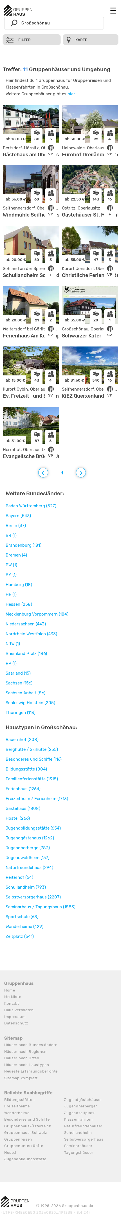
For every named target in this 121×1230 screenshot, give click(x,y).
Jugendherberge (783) (28, 847)
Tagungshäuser (78, 1152)
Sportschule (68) (22, 916)
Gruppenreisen (18, 1139)
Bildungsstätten (19, 1100)
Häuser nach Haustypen (26, 1065)
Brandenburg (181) (23, 545)
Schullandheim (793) (26, 887)
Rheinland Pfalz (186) (26, 653)
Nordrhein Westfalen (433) (31, 633)
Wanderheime (17, 1113)
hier (71, 93)
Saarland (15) (18, 673)
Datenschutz (16, 1023)
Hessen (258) (19, 604)
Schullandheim (78, 1132)
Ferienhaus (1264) (23, 788)
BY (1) (11, 574)
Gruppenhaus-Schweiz (25, 1132)
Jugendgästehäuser (83, 1100)
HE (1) (11, 594)
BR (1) (11, 535)
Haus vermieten (19, 1010)
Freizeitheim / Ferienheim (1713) (37, 798)
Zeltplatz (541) (20, 936)
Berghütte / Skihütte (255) (32, 749)
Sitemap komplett (21, 1078)
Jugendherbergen (81, 1106)
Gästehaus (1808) (23, 808)
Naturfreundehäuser (83, 1126)
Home (9, 990)
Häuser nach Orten (21, 1058)
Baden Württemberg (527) (31, 505)
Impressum (15, 1017)
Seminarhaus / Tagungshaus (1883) (40, 906)
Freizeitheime (17, 1106)
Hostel (10, 1152)
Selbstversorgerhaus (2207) (33, 897)
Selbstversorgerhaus (84, 1139)
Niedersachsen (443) (26, 624)
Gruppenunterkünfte (23, 1146)
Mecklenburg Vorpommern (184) (37, 614)
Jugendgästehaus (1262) (30, 838)
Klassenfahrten (78, 1119)
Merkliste (12, 997)
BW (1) (11, 564)
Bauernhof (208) (22, 739)
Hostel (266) (18, 818)
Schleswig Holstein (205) (30, 702)
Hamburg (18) (19, 584)
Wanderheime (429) (24, 926)
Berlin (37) (16, 525)
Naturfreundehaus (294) (29, 867)
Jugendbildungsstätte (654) (33, 828)
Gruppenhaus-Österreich (27, 1126)
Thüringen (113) (20, 712)
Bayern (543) (18, 515)
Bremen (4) (16, 555)
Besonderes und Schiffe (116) (34, 759)
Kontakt (11, 1003)
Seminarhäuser (78, 1146)
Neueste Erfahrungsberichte (31, 1071)
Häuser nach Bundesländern (31, 1045)
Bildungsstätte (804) (26, 769)
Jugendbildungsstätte (25, 1159)
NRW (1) (13, 643)
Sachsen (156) (19, 683)
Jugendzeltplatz (79, 1113)
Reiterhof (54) (19, 877)
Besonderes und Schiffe (27, 1119)
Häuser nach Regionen (25, 1051)
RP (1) (11, 663)
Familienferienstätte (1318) (32, 778)
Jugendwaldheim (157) (28, 857)
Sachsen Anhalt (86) (25, 692)
